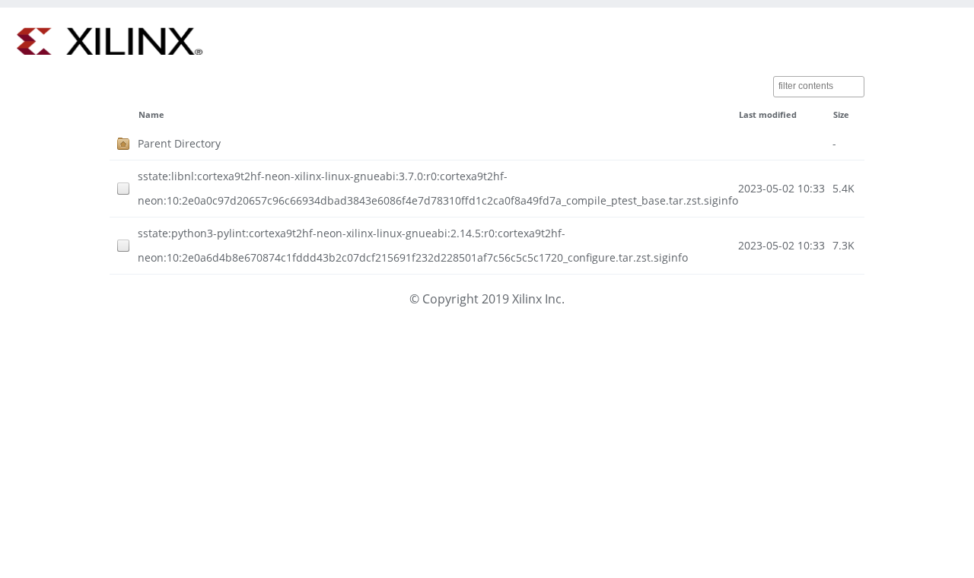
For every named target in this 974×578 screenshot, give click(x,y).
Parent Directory (179, 143)
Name (151, 115)
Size (841, 115)
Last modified (768, 115)
